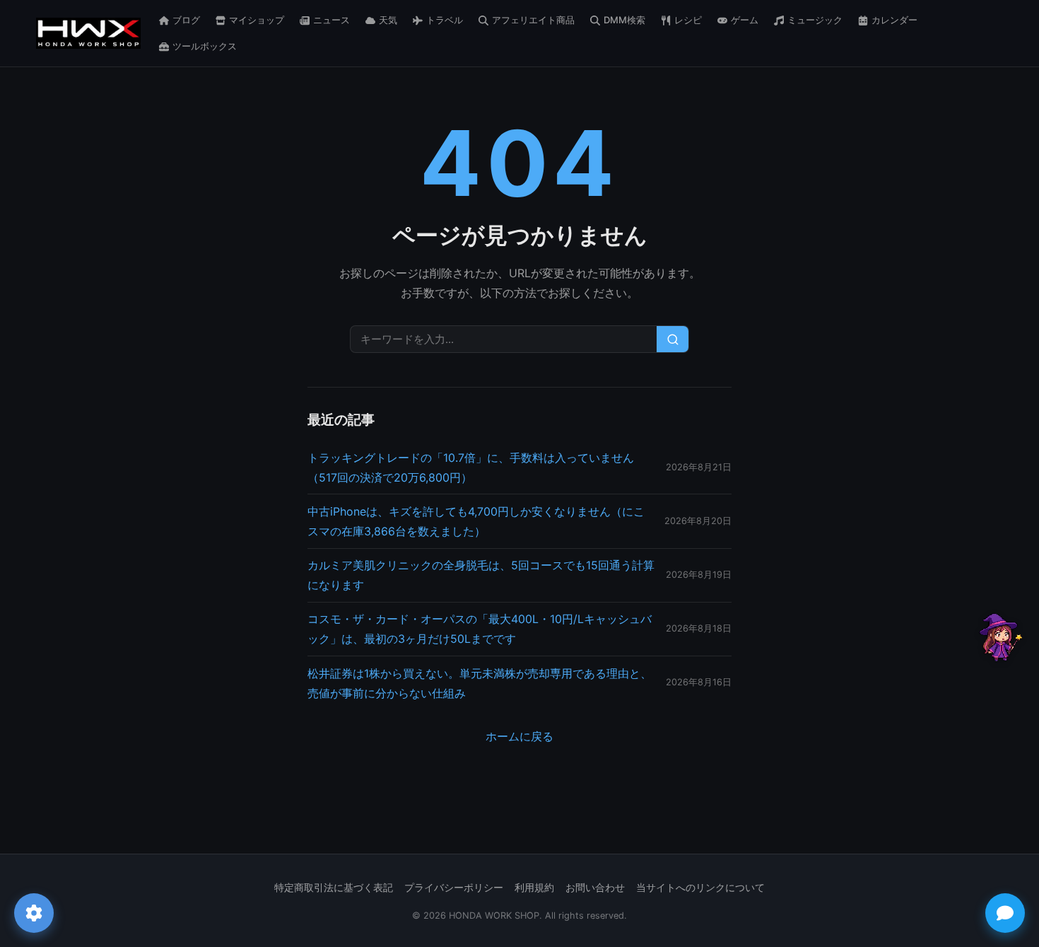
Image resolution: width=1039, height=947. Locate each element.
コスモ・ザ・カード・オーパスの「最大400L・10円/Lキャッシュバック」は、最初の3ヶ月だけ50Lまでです (479, 629)
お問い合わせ (595, 887)
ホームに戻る (519, 736)
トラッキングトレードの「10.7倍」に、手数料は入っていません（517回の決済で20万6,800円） (470, 467)
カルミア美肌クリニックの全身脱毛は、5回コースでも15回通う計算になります (480, 575)
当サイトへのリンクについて (700, 887)
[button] (999, 637)
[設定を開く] (34, 913)
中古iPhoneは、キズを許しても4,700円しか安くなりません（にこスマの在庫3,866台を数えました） (476, 521)
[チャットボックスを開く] (1005, 913)
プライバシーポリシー (453, 887)
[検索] (672, 339)
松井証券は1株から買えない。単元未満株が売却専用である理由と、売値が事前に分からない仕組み (479, 683)
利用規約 (534, 887)
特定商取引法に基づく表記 (333, 887)
